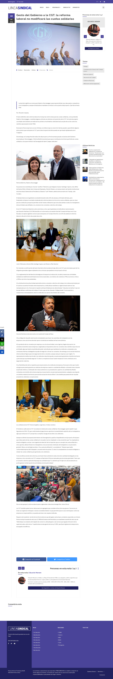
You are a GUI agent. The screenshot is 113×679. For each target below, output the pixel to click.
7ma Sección (37, 647)
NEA (59, 637)
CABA (60, 632)
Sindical (20, 70)
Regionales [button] (56, 7)
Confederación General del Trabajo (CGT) (93, 70)
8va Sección (37, 650)
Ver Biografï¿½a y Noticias (93, 48)
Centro (60, 635)
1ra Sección (37, 632)
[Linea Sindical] (21, 7)
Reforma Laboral (88, 74)
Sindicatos (66, 7)
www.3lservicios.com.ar (14, 672)
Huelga (86, 66)
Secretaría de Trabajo (90, 77)
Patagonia (61, 645)
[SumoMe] (2, 352)
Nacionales (27, 70)
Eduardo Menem (35, 573)
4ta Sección (37, 640)
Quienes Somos (91, 671)
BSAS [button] (47, 7)
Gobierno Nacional (89, 80)
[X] (2, 339)
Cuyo (59, 642)
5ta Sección (37, 642)
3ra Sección (37, 637)
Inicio (42, 7)
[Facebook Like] (2, 331)
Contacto (102, 675)
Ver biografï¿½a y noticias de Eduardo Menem (53, 588)
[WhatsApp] (2, 344)
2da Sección (37, 635)
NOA (59, 640)
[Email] (2, 348)
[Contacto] (104, 1)
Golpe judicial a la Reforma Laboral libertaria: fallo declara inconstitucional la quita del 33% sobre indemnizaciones (96, 170)
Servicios (100, 671)
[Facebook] (98, 1)
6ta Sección (37, 645)
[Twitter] (101, 1)
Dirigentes (76, 7)
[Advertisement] (48, 87)
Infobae (34, 70)
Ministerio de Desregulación (91, 83)
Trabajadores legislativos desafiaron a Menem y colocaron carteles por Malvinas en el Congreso (96, 162)
